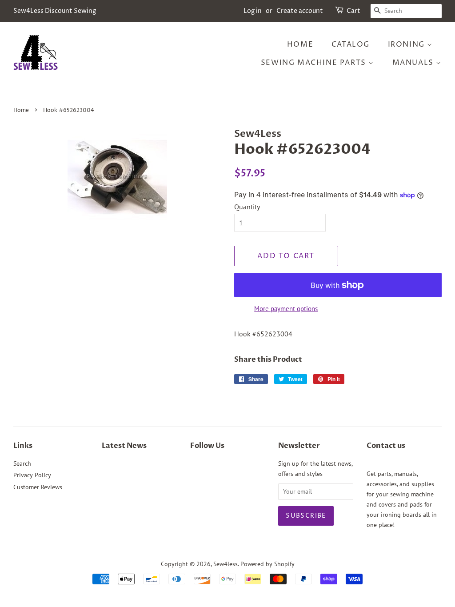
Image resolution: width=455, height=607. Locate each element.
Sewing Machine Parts (315, 63)
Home (300, 44)
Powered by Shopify (267, 564)
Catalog (350, 44)
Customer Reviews (37, 487)
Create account (299, 11)
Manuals (414, 63)
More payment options (286, 308)
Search (22, 463)
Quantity (247, 206)
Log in (252, 11)
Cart (353, 11)
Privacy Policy (32, 475)
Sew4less (225, 564)
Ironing (407, 44)
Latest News (124, 446)
